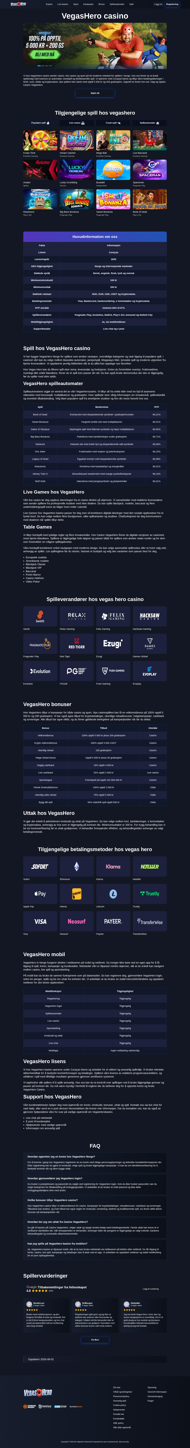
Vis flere (95, 1340)
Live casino (74, 123)
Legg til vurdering (151, 1289)
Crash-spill (111, 123)
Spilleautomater (147, 123)
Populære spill (38, 123)
